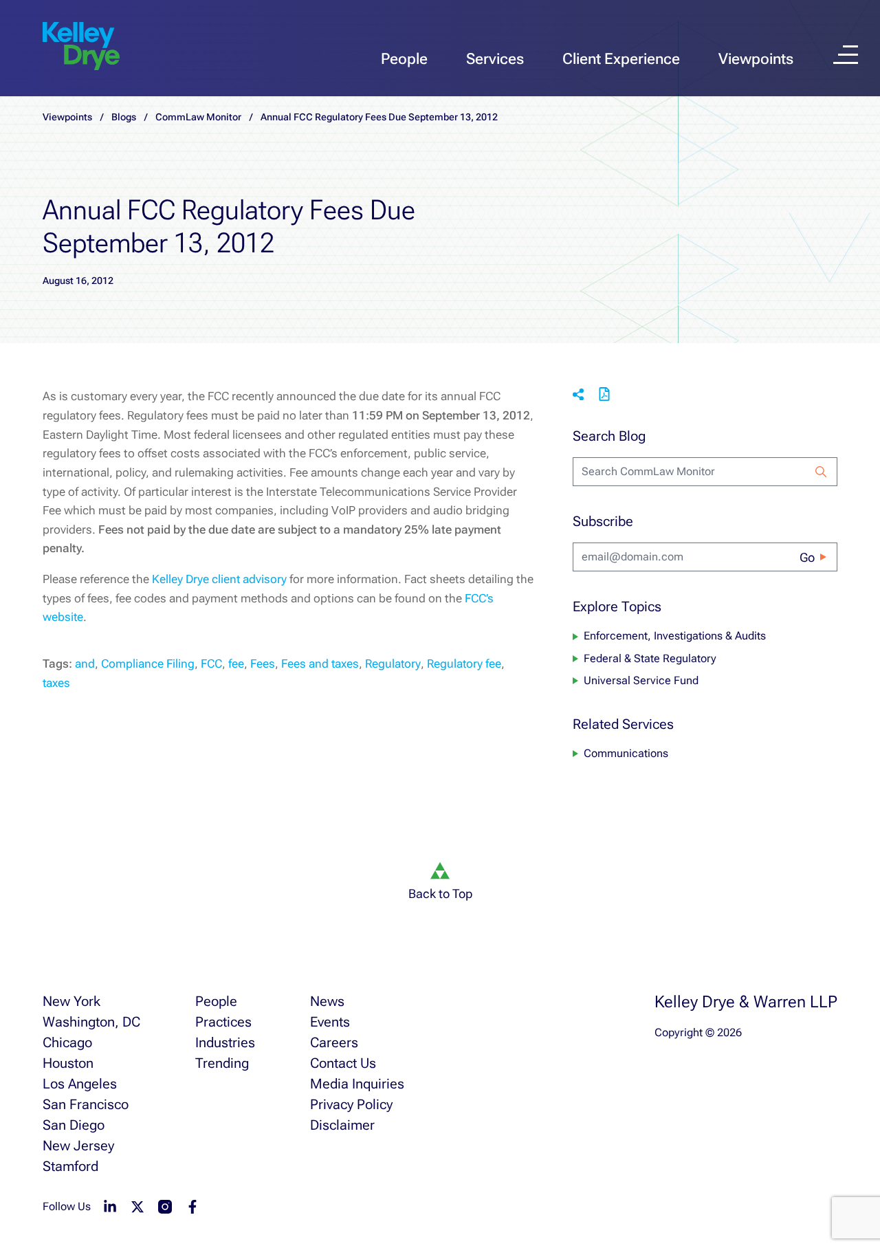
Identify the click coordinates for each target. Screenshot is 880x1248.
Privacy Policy (351, 1104)
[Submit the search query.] (821, 472)
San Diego (73, 1125)
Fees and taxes (320, 663)
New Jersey (78, 1145)
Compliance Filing (148, 663)
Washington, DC (91, 1022)
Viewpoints (755, 58)
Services (495, 58)
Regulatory (393, 663)
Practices (223, 1022)
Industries (225, 1042)
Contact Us (343, 1063)
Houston (68, 1063)
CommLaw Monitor (198, 116)
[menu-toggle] (846, 54)
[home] (81, 47)
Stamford (70, 1166)
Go (807, 557)
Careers (334, 1042)
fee (236, 663)
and (85, 663)
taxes (56, 683)
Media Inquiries (357, 1083)
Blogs (123, 116)
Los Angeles (80, 1083)
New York (71, 1001)
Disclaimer (342, 1125)
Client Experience (621, 58)
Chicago (67, 1042)
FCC (211, 663)
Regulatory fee (464, 663)
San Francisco (86, 1104)
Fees (262, 663)
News (327, 1001)
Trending (222, 1063)
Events (330, 1022)
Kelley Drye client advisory (219, 579)
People (404, 58)
